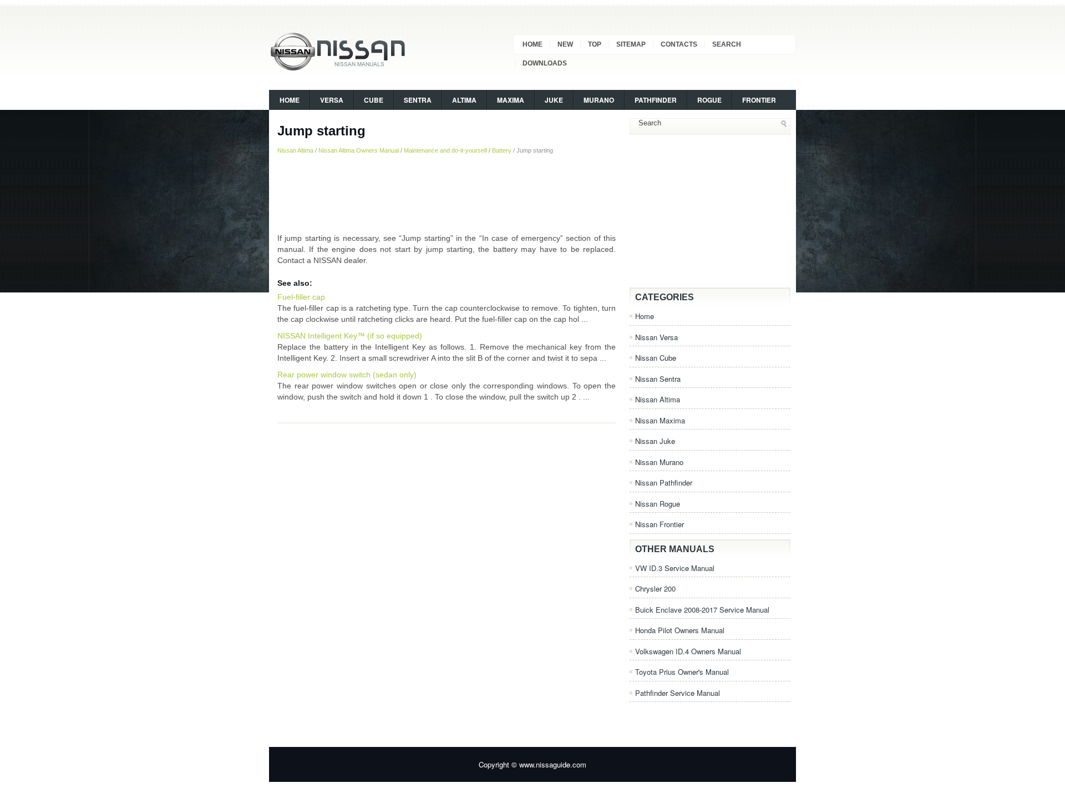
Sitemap (631, 44)
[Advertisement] (446, 193)
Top (594, 44)
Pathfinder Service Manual (677, 693)
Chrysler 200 (655, 588)
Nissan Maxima (660, 420)
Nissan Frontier (659, 524)
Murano (599, 100)
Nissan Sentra (658, 378)
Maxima (510, 100)
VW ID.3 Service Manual (674, 568)
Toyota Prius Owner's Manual (682, 671)
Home (532, 44)
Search (726, 44)
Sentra (418, 100)
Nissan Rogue (657, 503)
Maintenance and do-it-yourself (445, 150)
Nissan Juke (655, 441)
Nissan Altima (295, 150)
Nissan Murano (659, 462)
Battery (501, 150)
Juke (554, 100)
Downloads (545, 63)
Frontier (759, 100)
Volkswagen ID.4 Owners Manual (688, 651)
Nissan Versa (656, 337)
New (565, 44)
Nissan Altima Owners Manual (358, 150)
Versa (331, 100)
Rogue (709, 100)
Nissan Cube (655, 357)
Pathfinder (656, 100)
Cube (373, 100)
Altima (464, 100)
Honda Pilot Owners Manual (679, 630)
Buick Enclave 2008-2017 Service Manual (702, 609)
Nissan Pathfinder (663, 482)
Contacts (679, 44)
